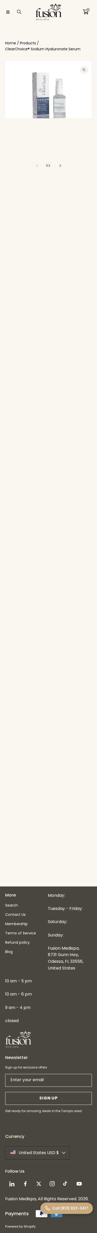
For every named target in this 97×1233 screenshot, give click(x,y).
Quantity (13, 226)
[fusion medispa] (49, 12)
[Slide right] (60, 165)
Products (28, 43)
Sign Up (48, 1098)
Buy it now (48, 274)
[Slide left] (37, 165)
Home (10, 43)
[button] (7, 12)
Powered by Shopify (20, 1226)
